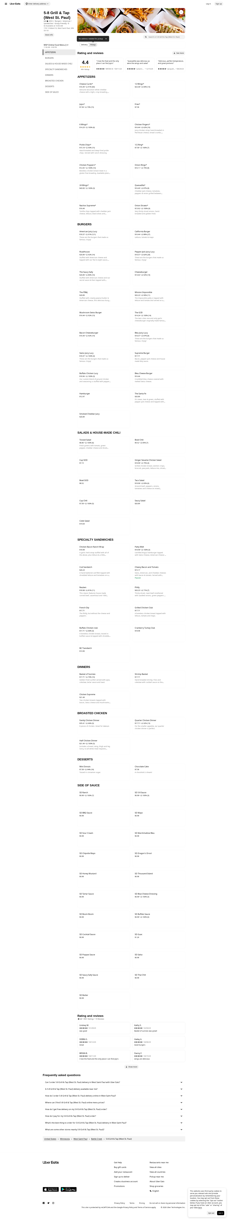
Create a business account (126, 1181)
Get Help (118, 1162)
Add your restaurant (123, 1172)
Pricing (142, 1203)
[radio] (84, 44)
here (200, 1207)
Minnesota (65, 1139)
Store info (49, 35)
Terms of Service (144, 1207)
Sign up (219, 4)
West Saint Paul (80, 1139)
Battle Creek (96, 1139)
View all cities (156, 1167)
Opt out (211, 1213)
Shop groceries (156, 1186)
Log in (208, 4)
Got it (220, 1213)
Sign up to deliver (122, 1176)
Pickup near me (157, 1176)
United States (50, 1139)
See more (180, 53)
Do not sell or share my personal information (167, 1203)
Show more (132, 1067)
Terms (132, 1203)
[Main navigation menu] (6, 4)
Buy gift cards (120, 1167)
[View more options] (181, 12)
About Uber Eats (157, 1181)
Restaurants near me (159, 1162)
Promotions (119, 1186)
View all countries (157, 1172)
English (155, 1191)
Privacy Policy (119, 1203)
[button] (114, 1082)
